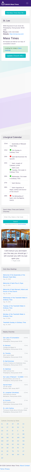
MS (23, 437)
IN (23, 430)
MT (7, 441)
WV (18, 454)
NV (18, 441)
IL (17, 430)
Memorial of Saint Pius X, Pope (13, 283)
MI (12, 437)
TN (13, 451)
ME (23, 434)
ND (23, 444)
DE (13, 427)
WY (2, 458)
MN (18, 437)
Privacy (7, 469)
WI (23, 454)
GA (2, 430)
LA (18, 434)
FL (23, 427)
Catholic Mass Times (11, 4)
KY (13, 434)
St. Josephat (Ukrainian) (11, 392)
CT (7, 427)
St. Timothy (7, 353)
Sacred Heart (7, 385)
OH (2, 447)
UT (23, 451)
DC (18, 427)
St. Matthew (7, 369)
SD (7, 451)
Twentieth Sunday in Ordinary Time (14, 322)
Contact (27, 465)
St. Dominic (7, 400)
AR (18, 424)
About (22, 465)
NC (18, 444)
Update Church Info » (15, 56)
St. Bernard (6, 345)
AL (2, 424)
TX (18, 451)
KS (7, 434)
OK (7, 447)
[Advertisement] (15, 78)
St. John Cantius (8, 408)
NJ (2, 444)
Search (15, 221)
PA (18, 447)
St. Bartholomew (8, 361)
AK (7, 424)
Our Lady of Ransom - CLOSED (13, 377)
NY (13, 444)
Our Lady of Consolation (11, 337)
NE (13, 441)
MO (2, 441)
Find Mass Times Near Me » (16, 13)
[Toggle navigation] (27, 3)
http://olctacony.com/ (17, 34)
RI (23, 447)
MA (7, 437)
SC (2, 451)
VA (7, 454)
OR (13, 447)
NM (7, 444)
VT (2, 454)
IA (1, 434)
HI (7, 430)
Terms (2, 469)
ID (12, 430)
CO (2, 427)
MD (2, 437)
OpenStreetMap (22, 224)
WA (13, 454)
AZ (13, 424)
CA (23, 424)
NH (23, 441)
